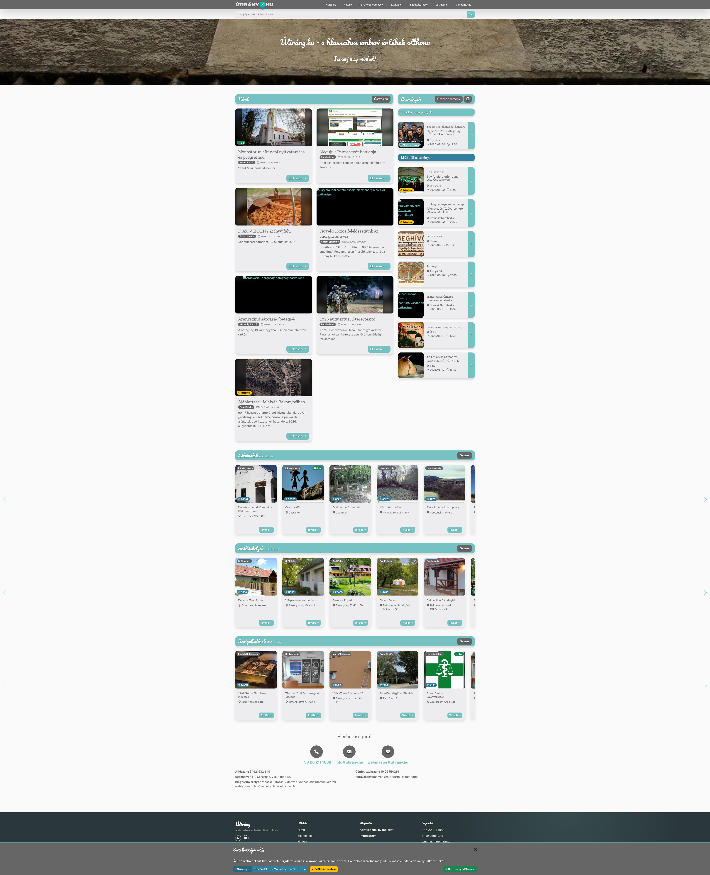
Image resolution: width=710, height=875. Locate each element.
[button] (705, 499)
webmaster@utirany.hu (437, 841)
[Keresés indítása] (471, 14)
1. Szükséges (242, 869)
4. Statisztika (298, 869)
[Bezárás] (476, 850)
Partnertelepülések (371, 4)
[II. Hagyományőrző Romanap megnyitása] (471, 213)
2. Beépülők (260, 869)
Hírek (301, 830)
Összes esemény (448, 99)
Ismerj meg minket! (355, 59)
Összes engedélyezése (461, 869)
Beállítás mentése (325, 869)
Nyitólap (331, 4)
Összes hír (381, 99)
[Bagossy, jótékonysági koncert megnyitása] (471, 135)
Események (305, 835)
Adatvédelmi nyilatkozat (376, 830)
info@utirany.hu (432, 835)
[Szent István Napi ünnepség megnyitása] (471, 335)
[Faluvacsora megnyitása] (471, 244)
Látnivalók (442, 4)
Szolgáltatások (419, 4)
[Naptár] (468, 99)
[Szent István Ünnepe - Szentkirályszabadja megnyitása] (471, 305)
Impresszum (368, 835)
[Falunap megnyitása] (471, 274)
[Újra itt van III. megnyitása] (471, 181)
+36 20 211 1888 (433, 830)
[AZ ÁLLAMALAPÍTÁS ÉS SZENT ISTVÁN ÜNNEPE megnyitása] (471, 365)
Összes (464, 455)
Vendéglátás (463, 4)
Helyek (302, 841)
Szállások (396, 4)
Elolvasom (296, 178)
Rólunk (348, 4)
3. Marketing (279, 869)
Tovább (265, 529)
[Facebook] (238, 838)
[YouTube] (245, 838)
